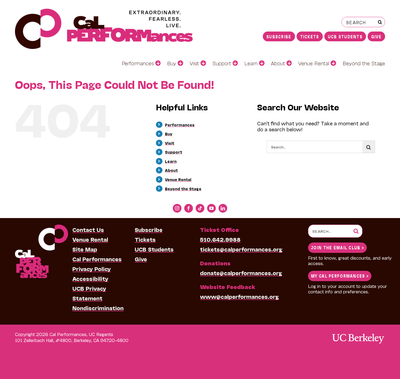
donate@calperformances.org (241, 272)
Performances (180, 124)
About (171, 170)
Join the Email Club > (337, 247)
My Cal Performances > (339, 275)
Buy (168, 133)
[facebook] (188, 208)
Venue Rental (178, 179)
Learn (171, 161)
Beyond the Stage (183, 188)
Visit (169, 143)
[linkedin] (223, 208)
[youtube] (211, 208)
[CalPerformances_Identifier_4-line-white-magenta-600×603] (41, 227)
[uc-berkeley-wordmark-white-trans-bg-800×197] (358, 333)
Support (173, 152)
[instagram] (177, 208)
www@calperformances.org (239, 296)
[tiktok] (200, 208)
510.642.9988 (220, 239)
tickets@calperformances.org (241, 249)
